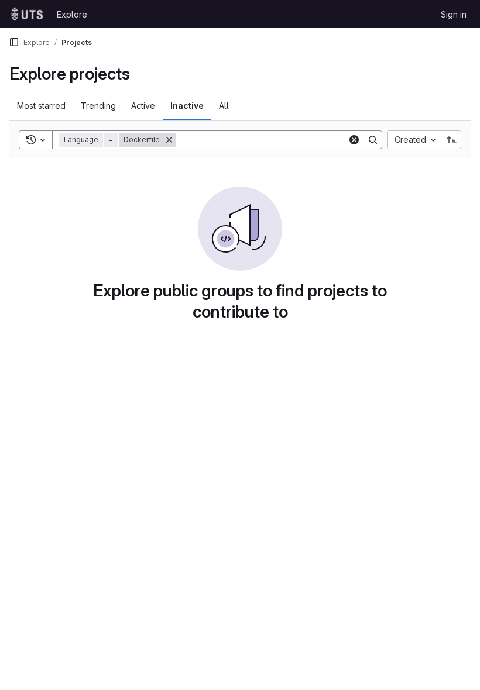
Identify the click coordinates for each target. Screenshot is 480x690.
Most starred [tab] (41, 106)
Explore (72, 14)
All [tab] (224, 106)
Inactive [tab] (187, 106)
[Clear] (354, 140)
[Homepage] (26, 14)
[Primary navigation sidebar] (14, 42)
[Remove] (169, 140)
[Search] (373, 139)
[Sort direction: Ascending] (452, 139)
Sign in (454, 14)
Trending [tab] (98, 106)
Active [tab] (143, 106)
